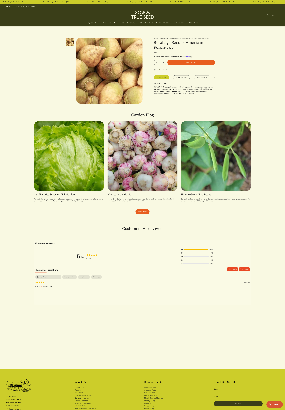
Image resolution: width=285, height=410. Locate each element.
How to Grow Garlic (119, 194)
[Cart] (278, 15)
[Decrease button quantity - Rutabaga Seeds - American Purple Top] (156, 62)
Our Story (9, 6)
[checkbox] (96, 277)
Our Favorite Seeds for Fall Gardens (55, 194)
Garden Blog (19, 6)
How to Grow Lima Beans (196, 194)
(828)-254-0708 (12, 406)
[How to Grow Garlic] (142, 156)
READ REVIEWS (163, 70)
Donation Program (82, 398)
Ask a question (232, 269)
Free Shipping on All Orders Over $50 (56, 2)
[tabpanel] (142, 289)
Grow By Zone (149, 393)
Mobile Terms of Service (153, 398)
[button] (132, 23)
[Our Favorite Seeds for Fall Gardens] (69, 156)
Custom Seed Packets (83, 395)
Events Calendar (81, 401)
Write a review (244, 269)
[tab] (54, 270)
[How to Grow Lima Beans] (216, 156)
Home (156, 38)
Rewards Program (151, 395)
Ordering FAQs (150, 390)
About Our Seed (150, 387)
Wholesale (79, 393)
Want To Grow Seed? (83, 403)
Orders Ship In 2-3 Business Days (14, 2)
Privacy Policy (149, 401)
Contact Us (79, 387)
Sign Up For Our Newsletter (85, 408)
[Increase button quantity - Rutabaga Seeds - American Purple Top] (163, 62)
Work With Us (80, 406)
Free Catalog (30, 6)
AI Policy (147, 403)
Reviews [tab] (41, 270)
